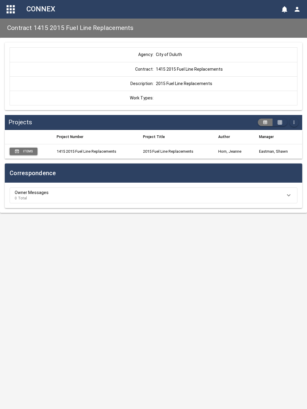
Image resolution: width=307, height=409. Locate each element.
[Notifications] (284, 9)
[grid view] (280, 122)
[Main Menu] (11, 9)
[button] (153, 195)
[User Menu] (297, 9)
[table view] (265, 122)
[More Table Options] (294, 122)
